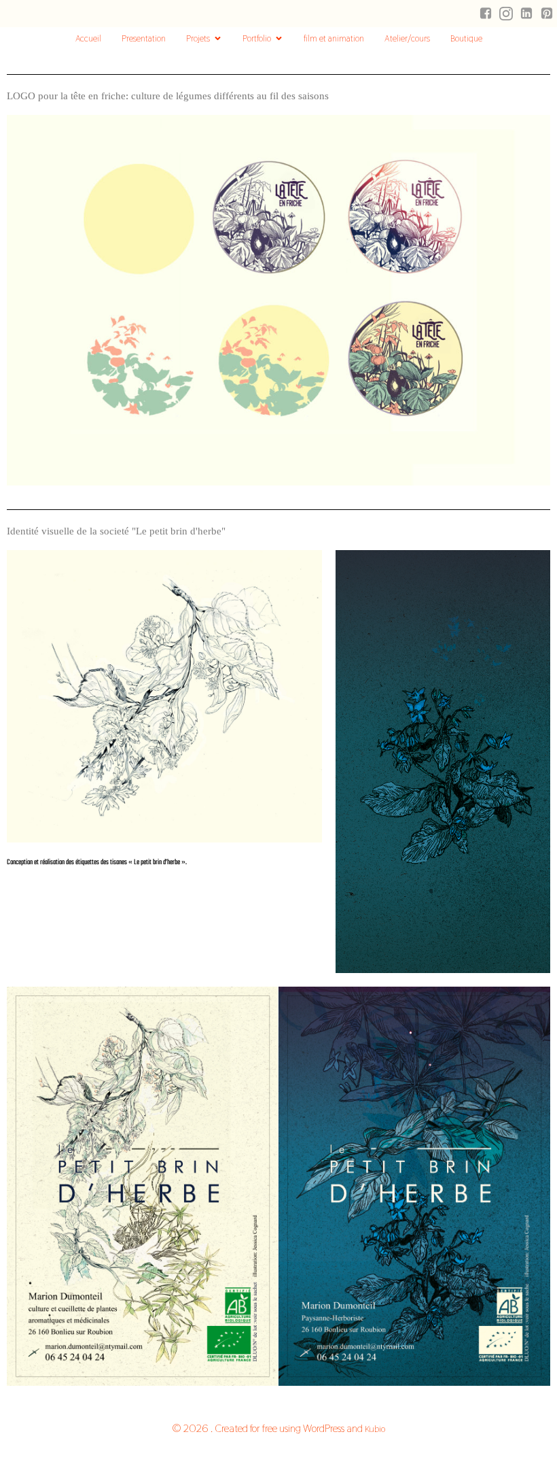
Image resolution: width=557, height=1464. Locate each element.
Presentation (144, 38)
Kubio (375, 1429)
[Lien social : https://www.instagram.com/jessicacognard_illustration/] (506, 13)
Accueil (88, 38)
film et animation (334, 38)
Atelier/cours (407, 38)
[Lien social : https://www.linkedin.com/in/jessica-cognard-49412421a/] (526, 13)
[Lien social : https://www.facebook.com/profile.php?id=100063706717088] (485, 13)
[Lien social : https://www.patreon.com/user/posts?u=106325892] (547, 13)
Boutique (466, 38)
